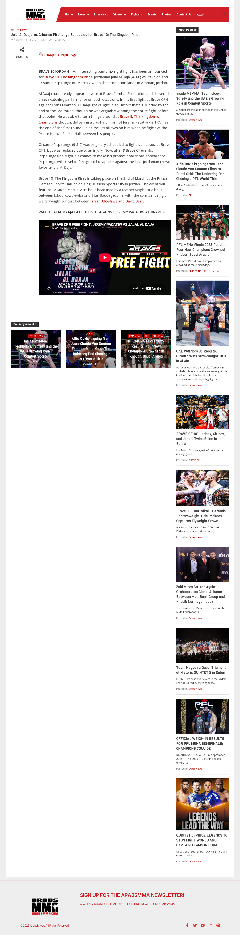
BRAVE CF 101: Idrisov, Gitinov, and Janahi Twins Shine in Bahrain (200, 439)
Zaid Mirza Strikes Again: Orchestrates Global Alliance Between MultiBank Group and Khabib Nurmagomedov (200, 594)
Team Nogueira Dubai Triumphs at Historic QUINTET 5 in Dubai (201, 670)
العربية (200, 14)
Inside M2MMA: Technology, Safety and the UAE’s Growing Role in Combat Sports (36, 349)
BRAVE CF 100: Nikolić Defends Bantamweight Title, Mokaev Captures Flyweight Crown (201, 516)
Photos (166, 14)
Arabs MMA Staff (41, 40)
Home (69, 14)
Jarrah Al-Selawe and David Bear (116, 201)
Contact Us (184, 14)
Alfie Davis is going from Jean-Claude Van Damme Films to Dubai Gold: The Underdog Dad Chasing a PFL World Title (91, 348)
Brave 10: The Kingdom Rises (68, 77)
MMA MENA (135, 336)
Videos (117, 14)
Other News (19, 30)
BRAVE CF (194, 460)
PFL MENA (158, 336)
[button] (84, 14)
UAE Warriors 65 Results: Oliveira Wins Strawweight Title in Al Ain (201, 356)
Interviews (101, 14)
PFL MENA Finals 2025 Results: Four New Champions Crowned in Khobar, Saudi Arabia (146, 349)
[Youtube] (203, 925)
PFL (91, 333)
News (82, 14)
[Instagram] (210, 925)
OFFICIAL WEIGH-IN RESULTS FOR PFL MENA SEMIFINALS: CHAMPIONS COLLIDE (200, 743)
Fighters (136, 14)
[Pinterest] (218, 925)
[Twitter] (195, 925)
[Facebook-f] (187, 925)
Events (152, 14)
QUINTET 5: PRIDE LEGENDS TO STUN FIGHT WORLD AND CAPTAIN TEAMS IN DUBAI (202, 840)
